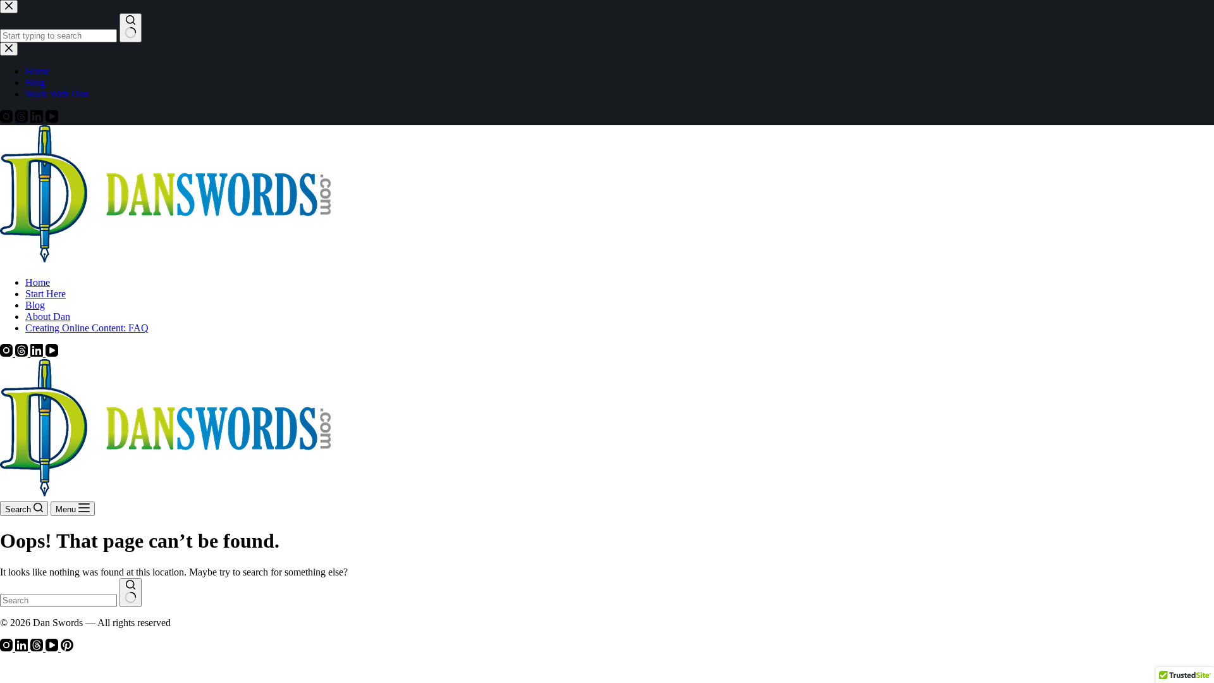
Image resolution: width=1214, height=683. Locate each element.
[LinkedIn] (38, 353)
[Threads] (22, 353)
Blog (35, 305)
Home (37, 282)
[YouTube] (52, 353)
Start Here (45, 293)
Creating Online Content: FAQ (87, 328)
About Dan (47, 316)
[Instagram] (7, 353)
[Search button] (131, 592)
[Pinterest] (67, 648)
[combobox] (58, 600)
